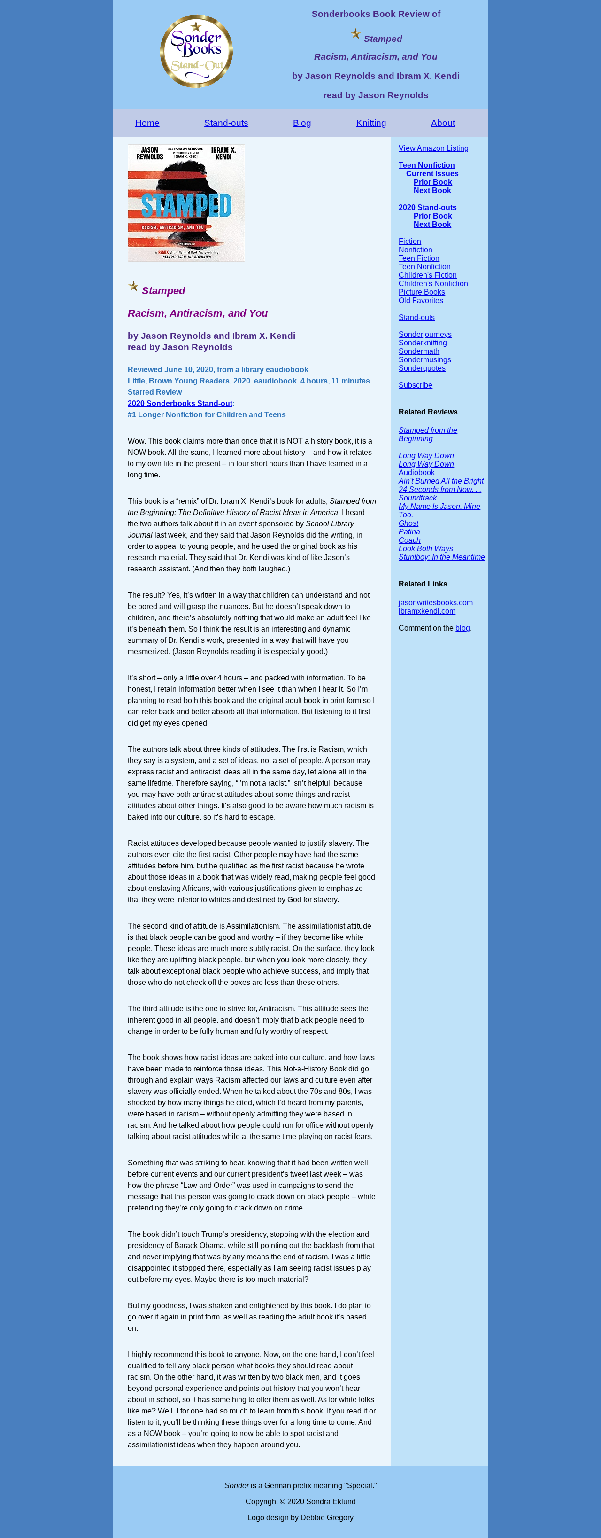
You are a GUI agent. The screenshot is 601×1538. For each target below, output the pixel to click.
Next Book (432, 191)
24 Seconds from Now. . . (440, 489)
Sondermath (419, 351)
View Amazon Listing (434, 148)
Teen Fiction (419, 258)
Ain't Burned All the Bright (441, 481)
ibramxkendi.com (427, 611)
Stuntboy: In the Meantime (442, 557)
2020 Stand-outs (428, 207)
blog (462, 628)
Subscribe (415, 385)
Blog (302, 123)
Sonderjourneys (425, 334)
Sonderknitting (423, 343)
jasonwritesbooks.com (436, 603)
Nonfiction (415, 250)
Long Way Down (426, 456)
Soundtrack (418, 498)
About (443, 123)
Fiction (410, 241)
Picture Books (422, 292)
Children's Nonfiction (433, 284)
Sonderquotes (422, 368)
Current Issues (432, 174)
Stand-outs (226, 123)
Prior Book (433, 182)
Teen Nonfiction (427, 165)
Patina (409, 532)
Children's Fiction (428, 275)
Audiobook (426, 468)
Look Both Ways (426, 549)
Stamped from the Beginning (428, 434)
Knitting (371, 123)
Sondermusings (425, 360)
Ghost (408, 523)
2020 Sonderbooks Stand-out (180, 403)
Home (147, 123)
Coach (410, 540)
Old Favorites (421, 300)
